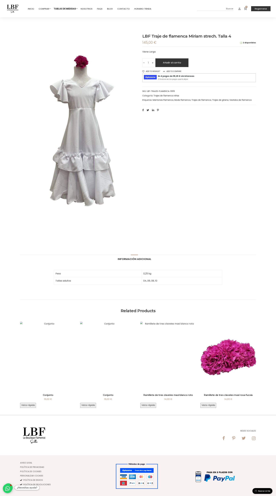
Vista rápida (28, 405)
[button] (7, 488)
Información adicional (134, 259)
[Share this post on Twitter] (148, 110)
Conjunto (48, 395)
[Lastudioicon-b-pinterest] (233, 438)
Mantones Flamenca (163, 100)
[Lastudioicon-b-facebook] (223, 438)
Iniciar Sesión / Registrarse (239, 8)
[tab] (134, 258)
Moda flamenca (182, 100)
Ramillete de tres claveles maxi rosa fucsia (228, 395)
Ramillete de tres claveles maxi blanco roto (168, 395)
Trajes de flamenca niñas (166, 95)
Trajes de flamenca (201, 100)
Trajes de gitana (220, 100)
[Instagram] (254, 438)
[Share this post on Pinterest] (158, 110)
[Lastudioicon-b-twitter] (243, 438)
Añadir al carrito (172, 62)
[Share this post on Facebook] (143, 110)
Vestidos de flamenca (240, 100)
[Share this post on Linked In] (153, 110)
